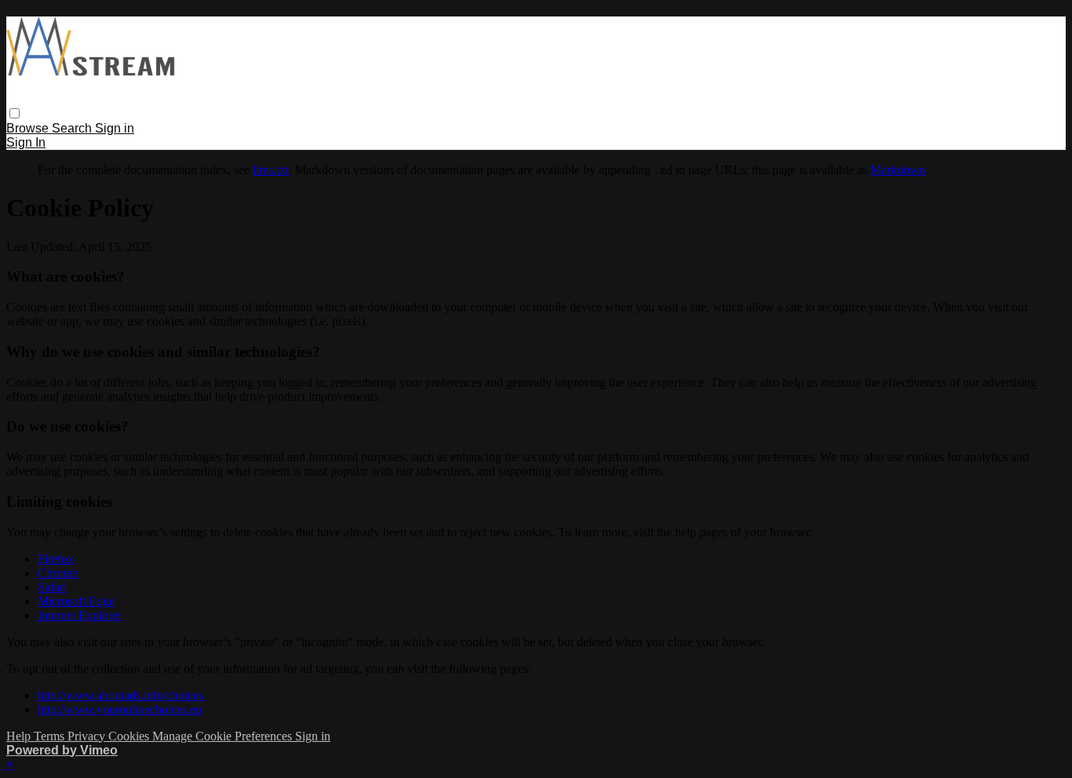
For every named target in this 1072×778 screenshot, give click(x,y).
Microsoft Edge (76, 601)
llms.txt (271, 169)
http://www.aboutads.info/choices (120, 695)
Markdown (897, 169)
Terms (50, 736)
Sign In (26, 142)
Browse (29, 128)
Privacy (87, 736)
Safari (52, 587)
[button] (14, 113)
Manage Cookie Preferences (223, 736)
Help (20, 736)
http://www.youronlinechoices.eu (120, 709)
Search (73, 128)
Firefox (56, 558)
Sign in (114, 128)
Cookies (130, 736)
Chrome (58, 573)
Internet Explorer (80, 615)
